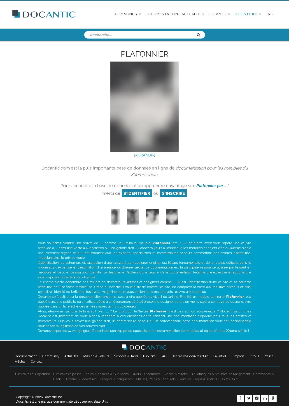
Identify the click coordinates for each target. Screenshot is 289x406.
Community (50, 356)
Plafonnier (144, 53)
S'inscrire (173, 193)
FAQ (164, 356)
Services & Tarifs (126, 356)
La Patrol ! (220, 356)
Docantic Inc (53, 397)
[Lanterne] (115, 216)
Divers (136, 374)
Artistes (20, 361)
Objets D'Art (229, 379)
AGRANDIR (144, 155)
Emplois (239, 356)
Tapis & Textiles (206, 379)
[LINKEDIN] (264, 398)
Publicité (149, 356)
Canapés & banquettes (116, 379)
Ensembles (152, 374)
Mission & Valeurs (96, 356)
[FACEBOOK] (240, 398)
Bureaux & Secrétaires (81, 379)
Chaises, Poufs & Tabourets (156, 379)
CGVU (254, 356)
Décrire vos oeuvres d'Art (190, 356)
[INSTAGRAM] (256, 398)
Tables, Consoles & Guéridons (106, 374)
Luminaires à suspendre (32, 374)
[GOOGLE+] (273, 398)
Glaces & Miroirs (175, 374)
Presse (268, 356)
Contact (36, 361)
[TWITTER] (248, 398)
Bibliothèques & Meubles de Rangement (220, 374)
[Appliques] (133, 216)
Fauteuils (185, 379)
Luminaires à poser (67, 374)
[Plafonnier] (152, 216)
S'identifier (137, 193)
